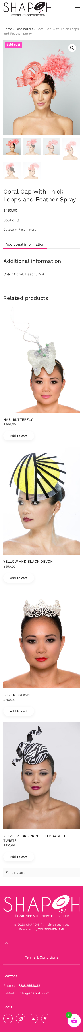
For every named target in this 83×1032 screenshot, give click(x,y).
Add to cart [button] (18, 436)
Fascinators (24, 29)
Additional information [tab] (25, 244)
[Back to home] (27, 9)
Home (7, 29)
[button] (77, 9)
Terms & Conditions (41, 957)
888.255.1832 (29, 985)
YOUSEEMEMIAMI (51, 929)
